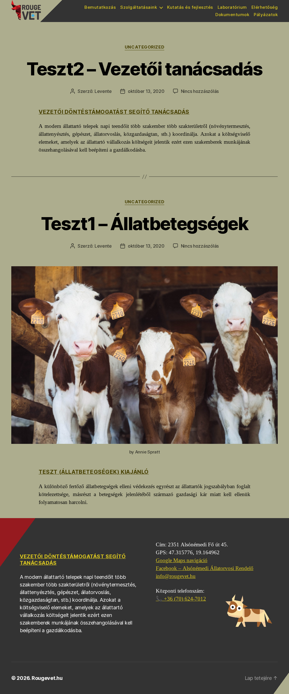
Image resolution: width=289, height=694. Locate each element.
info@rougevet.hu (176, 576)
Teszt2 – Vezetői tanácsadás (144, 69)
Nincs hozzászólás (200, 91)
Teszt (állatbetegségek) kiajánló (94, 472)
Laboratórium (232, 7)
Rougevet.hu (47, 678)
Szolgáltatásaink (138, 7)
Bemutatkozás (100, 7)
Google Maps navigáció (181, 560)
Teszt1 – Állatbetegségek (144, 223)
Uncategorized (144, 47)
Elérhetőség (264, 7)
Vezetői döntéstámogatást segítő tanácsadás (114, 112)
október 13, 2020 (146, 91)
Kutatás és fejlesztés (190, 7)
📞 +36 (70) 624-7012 (181, 598)
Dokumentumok (232, 14)
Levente (103, 91)
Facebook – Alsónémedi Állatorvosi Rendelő (204, 568)
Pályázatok (266, 14)
